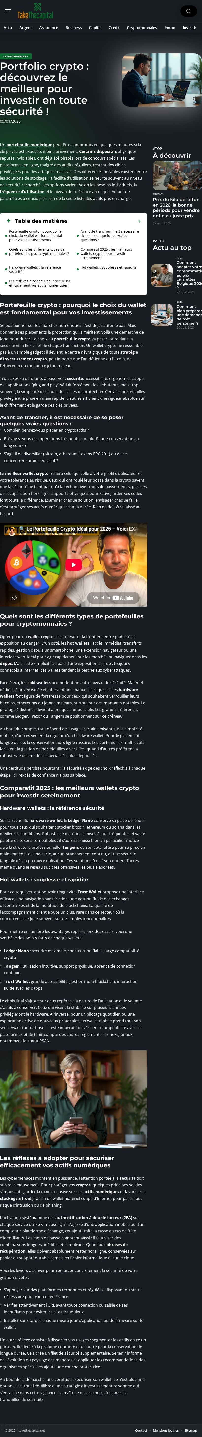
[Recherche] (188, 11)
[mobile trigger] (9, 11)
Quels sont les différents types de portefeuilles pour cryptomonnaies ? (39, 251)
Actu (180, 258)
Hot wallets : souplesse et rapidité (108, 267)
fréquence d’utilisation (22, 191)
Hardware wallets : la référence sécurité (35, 269)
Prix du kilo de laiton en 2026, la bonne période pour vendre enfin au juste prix (176, 208)
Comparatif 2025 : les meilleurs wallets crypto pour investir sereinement (106, 253)
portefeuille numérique (29, 144)
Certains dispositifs (98, 151)
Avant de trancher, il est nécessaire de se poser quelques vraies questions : (110, 235)
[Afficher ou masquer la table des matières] (104, 221)
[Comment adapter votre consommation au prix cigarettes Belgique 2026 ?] (162, 275)
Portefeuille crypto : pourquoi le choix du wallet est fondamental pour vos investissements (35, 235)
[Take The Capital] (35, 11)
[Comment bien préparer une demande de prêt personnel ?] (162, 315)
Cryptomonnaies (16, 56)
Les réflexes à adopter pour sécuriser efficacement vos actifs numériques (39, 283)
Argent (158, 194)
